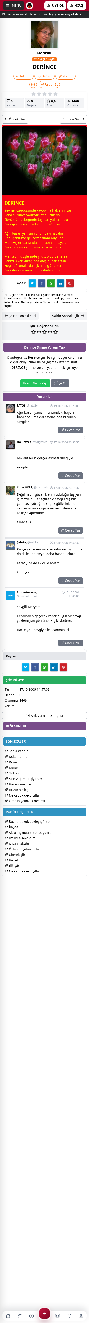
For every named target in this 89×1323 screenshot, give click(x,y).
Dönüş (13, 762)
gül (61, 270)
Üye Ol (60, 383)
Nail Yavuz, (32, 442)
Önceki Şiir (16, 119)
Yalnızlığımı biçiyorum (25, 778)
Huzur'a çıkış (18, 790)
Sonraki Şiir (72, 119)
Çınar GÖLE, (32, 487)
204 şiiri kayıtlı (46, 59)
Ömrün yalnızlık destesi (26, 801)
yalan (64, 242)
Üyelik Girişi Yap (35, 383)
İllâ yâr (13, 866)
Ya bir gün (16, 773)
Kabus (13, 767)
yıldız (42, 256)
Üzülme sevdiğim (21, 838)
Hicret (13, 860)
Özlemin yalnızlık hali (25, 849)
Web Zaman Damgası (46, 715)
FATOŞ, (27, 405)
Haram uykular (19, 784)
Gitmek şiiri (17, 854)
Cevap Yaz (72, 430)
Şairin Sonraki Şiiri (66, 316)
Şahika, (27, 542)
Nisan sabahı (18, 843)
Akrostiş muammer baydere (29, 832)
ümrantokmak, (27, 594)
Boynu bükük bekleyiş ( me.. (29, 821)
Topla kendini (18, 751)
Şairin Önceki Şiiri (22, 316)
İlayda (13, 827)
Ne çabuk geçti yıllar (24, 795)
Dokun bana (17, 756)
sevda (37, 238)
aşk (36, 265)
